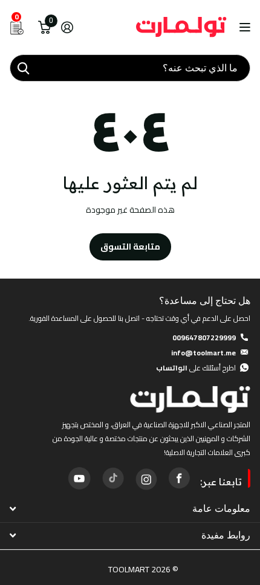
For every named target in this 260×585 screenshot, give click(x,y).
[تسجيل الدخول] (66, 27)
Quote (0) (10, 157)
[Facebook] (179, 478)
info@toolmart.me (203, 353)
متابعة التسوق (130, 246)
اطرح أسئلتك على (196, 368)
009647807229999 (204, 337)
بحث (23, 68)
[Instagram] (146, 478)
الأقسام (243, 27)
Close (130, 509)
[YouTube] (79, 478)
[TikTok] (112, 478)
